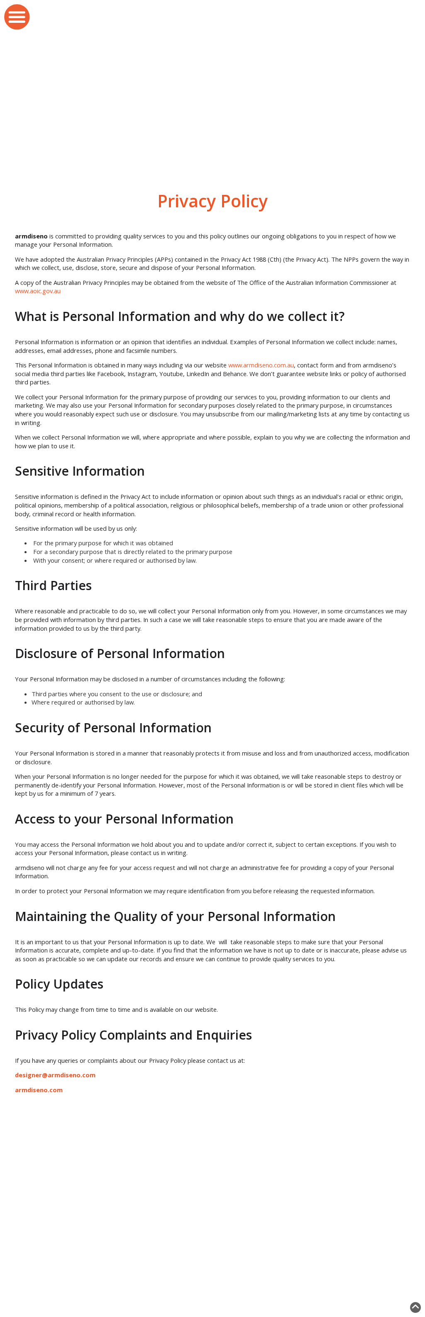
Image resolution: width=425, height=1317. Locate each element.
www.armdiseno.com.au (261, 365)
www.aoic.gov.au (38, 291)
